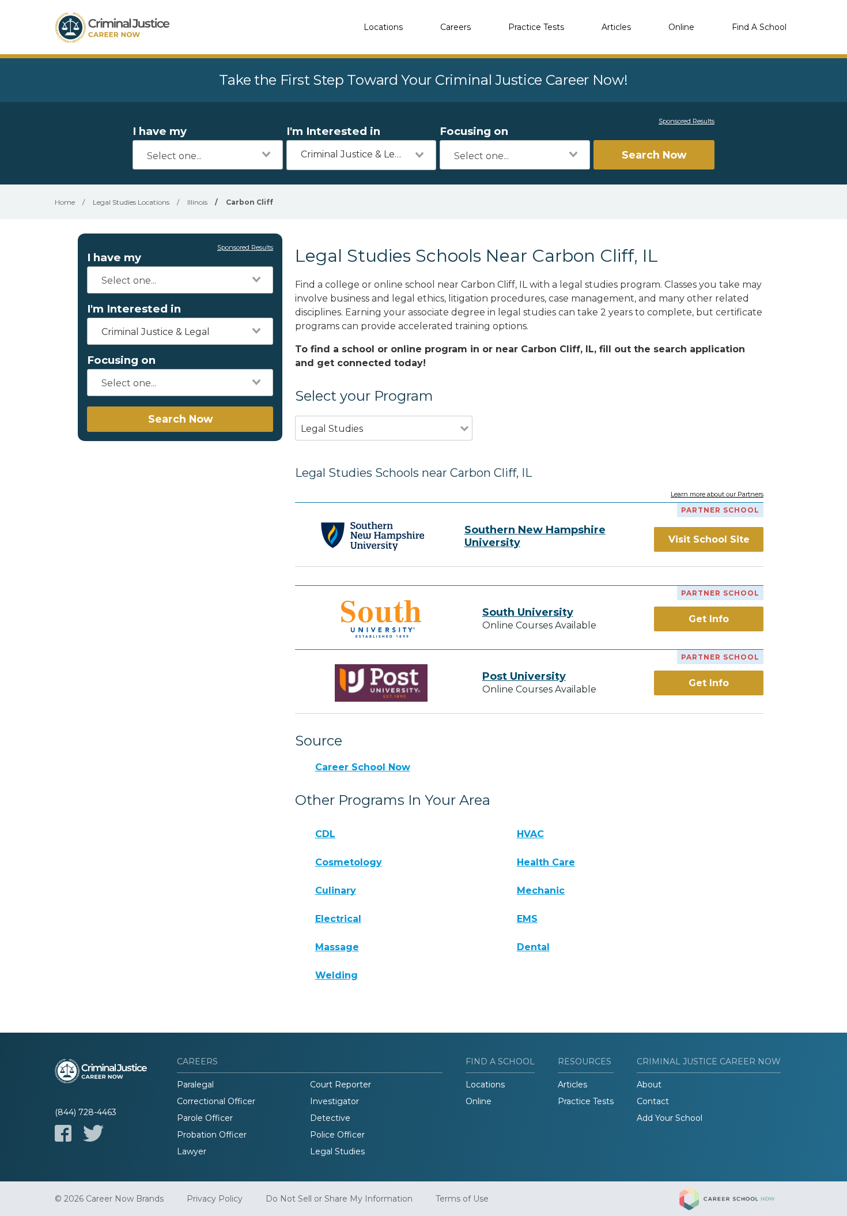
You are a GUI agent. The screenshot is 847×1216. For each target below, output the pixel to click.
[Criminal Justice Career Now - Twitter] (93, 1133)
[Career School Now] (735, 1198)
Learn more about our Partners (717, 494)
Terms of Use (462, 1198)
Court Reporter (340, 1084)
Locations (383, 27)
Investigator (334, 1101)
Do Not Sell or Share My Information (339, 1198)
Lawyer (191, 1151)
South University (527, 612)
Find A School (759, 27)
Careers (455, 27)
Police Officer (337, 1135)
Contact (653, 1101)
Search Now (654, 155)
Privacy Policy (215, 1198)
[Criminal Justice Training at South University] (381, 619)
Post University (524, 676)
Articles (616, 27)
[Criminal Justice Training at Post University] (381, 683)
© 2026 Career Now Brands (109, 1198)
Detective (330, 1118)
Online (681, 27)
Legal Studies (337, 1151)
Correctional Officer (216, 1101)
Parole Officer (205, 1118)
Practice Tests (536, 27)
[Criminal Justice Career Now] (112, 27)
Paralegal (195, 1084)
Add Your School (669, 1118)
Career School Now (362, 767)
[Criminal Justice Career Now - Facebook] (63, 1133)
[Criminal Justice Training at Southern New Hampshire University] (372, 536)
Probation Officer (212, 1135)
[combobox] (207, 155)
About (649, 1084)
